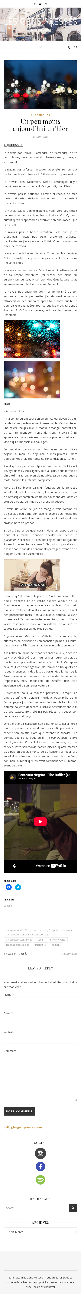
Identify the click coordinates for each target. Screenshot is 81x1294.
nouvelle (56, 944)
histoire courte (57, 939)
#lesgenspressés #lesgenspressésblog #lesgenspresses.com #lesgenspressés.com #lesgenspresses (39, 932)
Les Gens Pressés (40, 21)
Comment (10, 1051)
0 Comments (69, 953)
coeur (40, 939)
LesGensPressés (17, 953)
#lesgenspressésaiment (19, 939)
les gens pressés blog (17, 944)
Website (9, 1032)
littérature (40, 944)
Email (8, 1013)
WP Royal (49, 1287)
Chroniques (40, 115)
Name (9, 994)
